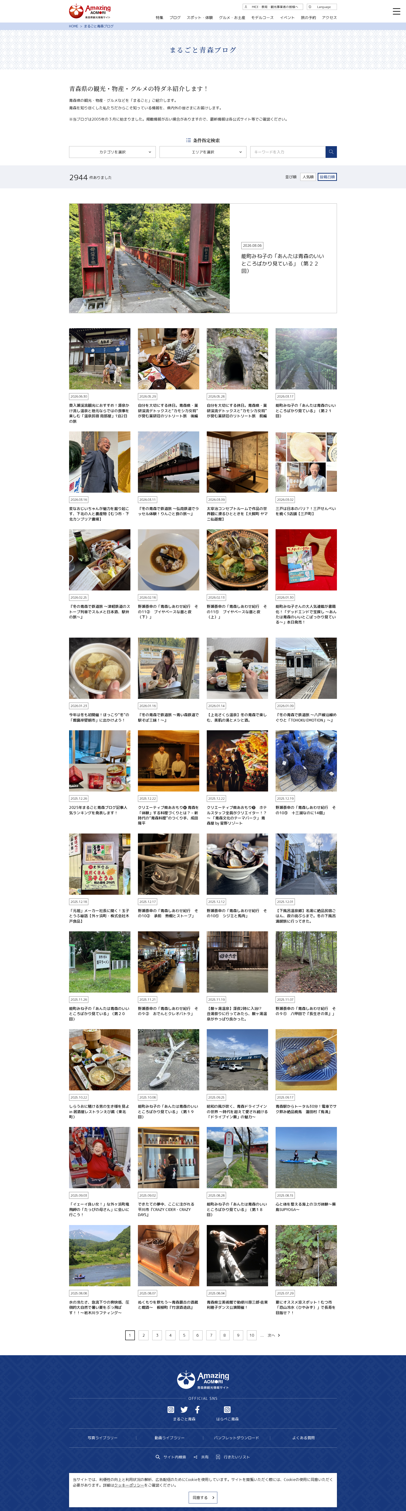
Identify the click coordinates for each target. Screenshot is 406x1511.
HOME (73, 26)
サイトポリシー (220, 1493)
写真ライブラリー (103, 1437)
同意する (200, 1497)
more (73, 206)
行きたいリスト (237, 1457)
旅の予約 (308, 17)
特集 (159, 17)
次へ (271, 1335)
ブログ (174, 17)
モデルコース (262, 17)
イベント (287, 17)
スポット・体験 (200, 17)
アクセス (329, 17)
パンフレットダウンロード (236, 1437)
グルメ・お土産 (232, 17)
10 (252, 1335)
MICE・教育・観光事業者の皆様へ (171, 1493)
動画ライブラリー (170, 1437)
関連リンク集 (252, 1493)
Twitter (184, 1409)
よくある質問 (303, 1437)
